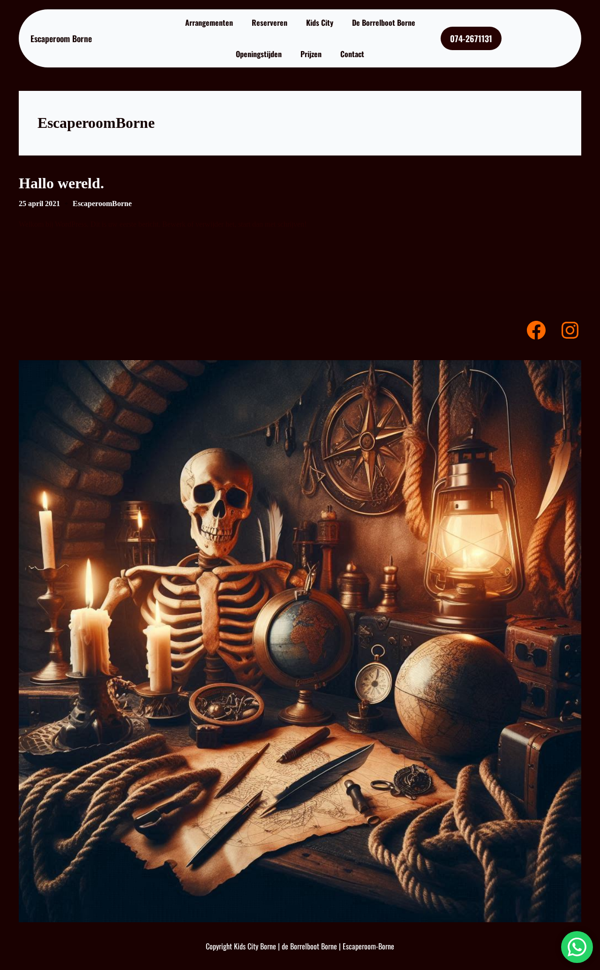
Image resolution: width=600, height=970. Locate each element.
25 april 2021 (39, 203)
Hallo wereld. (61, 183)
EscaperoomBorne (102, 203)
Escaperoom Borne (61, 38)
